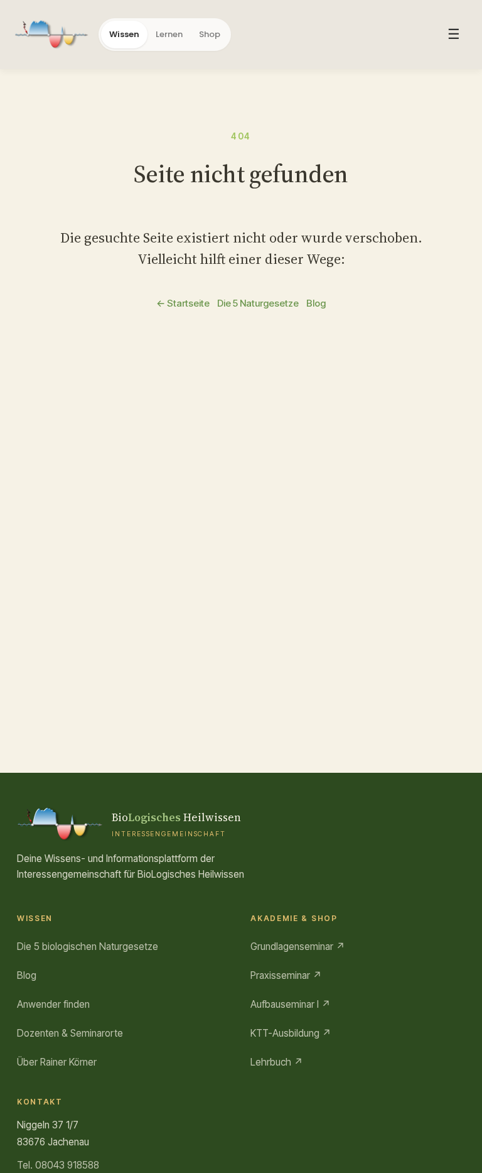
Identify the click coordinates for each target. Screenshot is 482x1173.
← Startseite (183, 303)
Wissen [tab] (124, 34)
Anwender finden (53, 1004)
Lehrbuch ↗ (276, 1062)
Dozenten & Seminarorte (70, 1033)
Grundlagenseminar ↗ (297, 946)
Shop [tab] (209, 34)
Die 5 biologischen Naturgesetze (87, 946)
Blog (316, 303)
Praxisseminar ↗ (286, 975)
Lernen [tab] (169, 34)
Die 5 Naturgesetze (258, 303)
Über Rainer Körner (57, 1062)
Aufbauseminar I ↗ (290, 1004)
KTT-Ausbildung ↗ (290, 1033)
